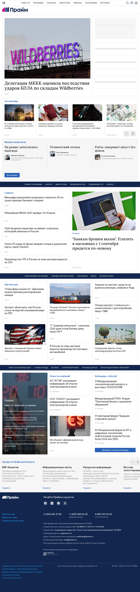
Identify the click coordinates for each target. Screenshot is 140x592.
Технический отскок (65, 147)
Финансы (78, 3)
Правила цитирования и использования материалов (22, 566)
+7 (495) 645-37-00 (52, 514)
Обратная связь (9, 517)
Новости (25, 3)
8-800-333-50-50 (103, 515)
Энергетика (64, 3)
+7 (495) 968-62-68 (78, 515)
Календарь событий (106, 376)
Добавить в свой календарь (115, 450)
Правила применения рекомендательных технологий (22, 572)
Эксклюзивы (11, 101)
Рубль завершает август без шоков (115, 148)
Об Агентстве (8, 514)
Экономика (38, 3)
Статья (75, 233)
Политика (51, 3)
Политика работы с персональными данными (19, 569)
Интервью (105, 3)
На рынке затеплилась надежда (21, 148)
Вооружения (91, 3)
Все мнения (12, 175)
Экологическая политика (12, 578)
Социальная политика (10, 575)
